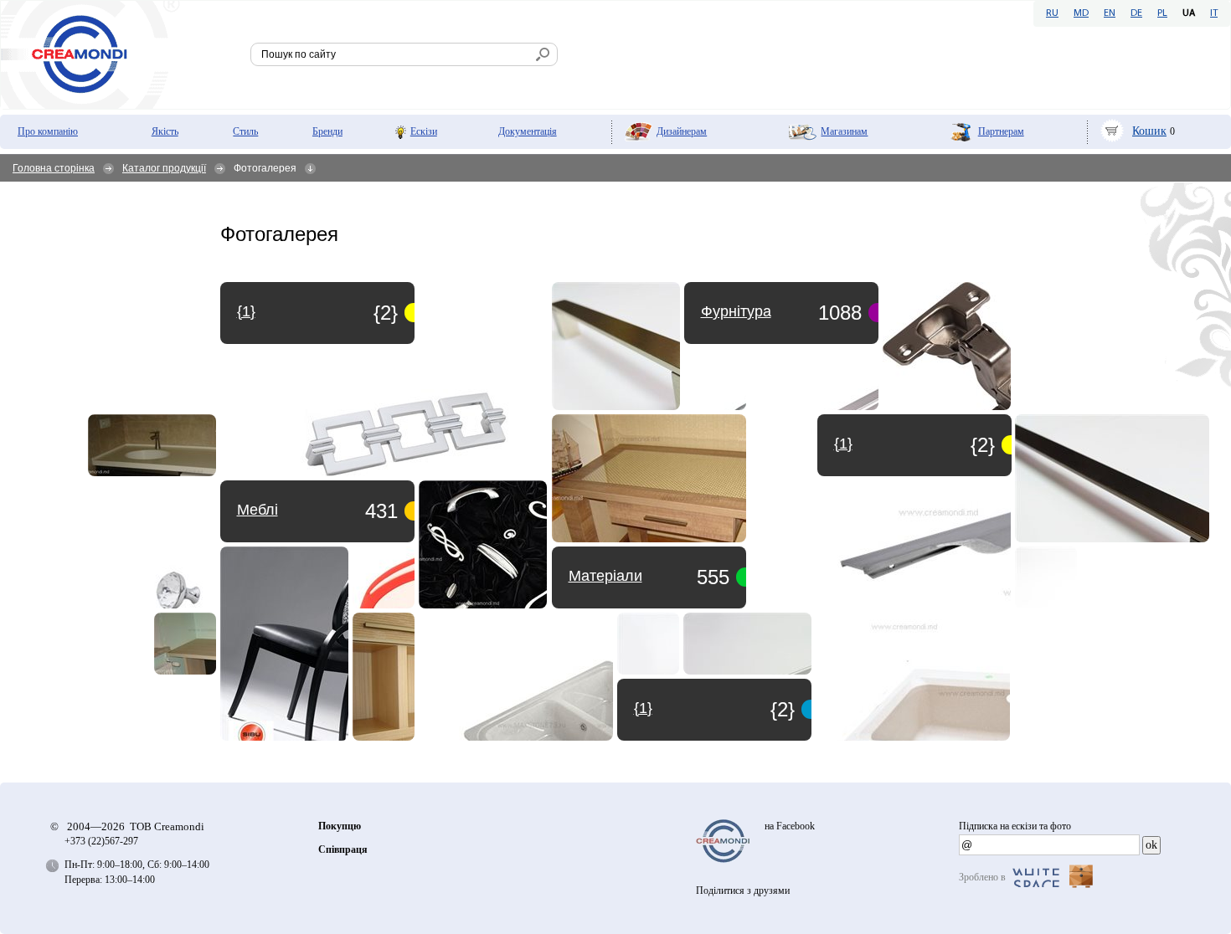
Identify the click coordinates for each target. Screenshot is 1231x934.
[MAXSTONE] (715, 379)
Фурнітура (736, 311)
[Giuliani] (384, 379)
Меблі (257, 509)
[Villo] (913, 677)
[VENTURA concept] (616, 346)
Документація (527, 131)
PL (1162, 13)
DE (1136, 13)
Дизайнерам (682, 131)
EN (1109, 13)
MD (1081, 13)
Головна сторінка (54, 168)
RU (1052, 13)
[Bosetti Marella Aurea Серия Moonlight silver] (483, 544)
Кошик (1149, 131)
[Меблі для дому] (649, 478)
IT (1214, 13)
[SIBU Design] (284, 644)
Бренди (327, 131)
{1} (643, 708)
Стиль (245, 131)
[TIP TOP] (947, 346)
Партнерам (1001, 131)
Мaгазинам (844, 131)
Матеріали (605, 575)
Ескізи (423, 131)
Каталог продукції (164, 168)
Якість (165, 131)
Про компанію (48, 131)
